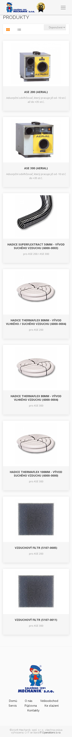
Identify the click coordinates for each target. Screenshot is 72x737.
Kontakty (33, 710)
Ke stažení (52, 705)
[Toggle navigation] (63, 8)
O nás (28, 700)
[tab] (8, 30)
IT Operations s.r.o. (50, 732)
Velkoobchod (49, 700)
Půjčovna (31, 705)
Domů (13, 700)
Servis (13, 705)
